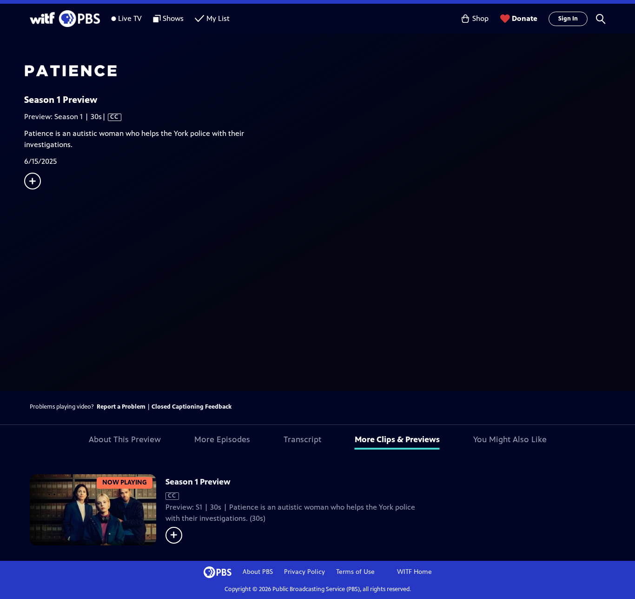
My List (218, 18)
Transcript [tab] (302, 439)
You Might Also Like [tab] (510, 439)
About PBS (258, 572)
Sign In (568, 18)
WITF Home (414, 572)
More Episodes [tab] (222, 439)
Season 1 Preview (198, 482)
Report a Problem (121, 407)
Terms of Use (355, 572)
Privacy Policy (304, 572)
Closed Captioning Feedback (192, 407)
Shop (480, 18)
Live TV (130, 18)
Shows (173, 18)
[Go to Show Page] (329, 71)
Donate (524, 18)
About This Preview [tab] (125, 439)
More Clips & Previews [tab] (397, 439)
